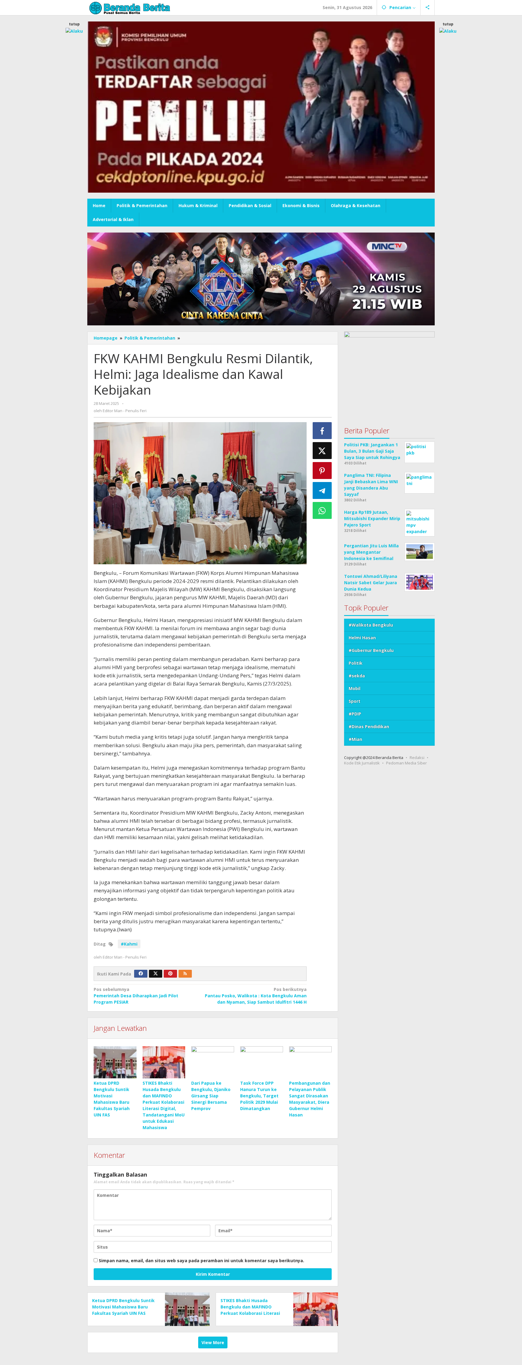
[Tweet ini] (322, 450)
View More (212, 1342)
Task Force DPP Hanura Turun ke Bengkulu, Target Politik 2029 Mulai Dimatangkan (259, 1095)
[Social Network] (427, 7)
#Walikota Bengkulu (371, 625)
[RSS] (185, 974)
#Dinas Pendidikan (369, 726)
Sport (354, 701)
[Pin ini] (322, 470)
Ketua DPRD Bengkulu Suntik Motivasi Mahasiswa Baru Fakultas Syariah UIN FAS (123, 1307)
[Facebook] (140, 974)
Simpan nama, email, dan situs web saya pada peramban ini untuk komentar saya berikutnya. (201, 1260)
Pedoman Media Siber (406, 763)
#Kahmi (129, 944)
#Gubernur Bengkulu (371, 650)
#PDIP (355, 714)
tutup (74, 24)
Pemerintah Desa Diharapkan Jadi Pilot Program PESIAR (136, 995)
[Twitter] (155, 974)
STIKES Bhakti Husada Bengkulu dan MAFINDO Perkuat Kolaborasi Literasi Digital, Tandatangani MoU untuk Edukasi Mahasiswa (250, 1313)
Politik (355, 663)
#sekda (357, 676)
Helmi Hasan (362, 637)
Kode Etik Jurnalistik (362, 763)
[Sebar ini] (322, 430)
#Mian (355, 739)
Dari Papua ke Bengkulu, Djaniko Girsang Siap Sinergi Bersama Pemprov (210, 1095)
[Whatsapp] (322, 510)
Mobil (354, 688)
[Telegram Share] (322, 490)
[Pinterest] (170, 974)
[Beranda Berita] (129, 7)
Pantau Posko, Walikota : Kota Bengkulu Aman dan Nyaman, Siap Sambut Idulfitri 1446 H (255, 995)
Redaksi (417, 757)
